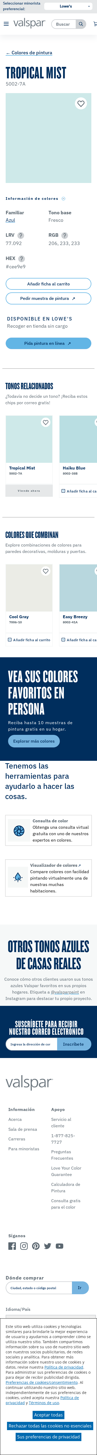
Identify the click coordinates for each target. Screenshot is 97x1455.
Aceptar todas (48, 1415)
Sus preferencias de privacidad (48, 1437)
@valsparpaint (65, 992)
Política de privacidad (63, 1367)
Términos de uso (44, 1402)
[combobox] (63, 24)
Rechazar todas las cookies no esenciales (50, 1426)
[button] (6, 24)
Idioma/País (18, 1309)
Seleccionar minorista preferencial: (21, 6)
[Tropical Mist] (80, 104)
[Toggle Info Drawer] (63, 199)
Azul (10, 220)
